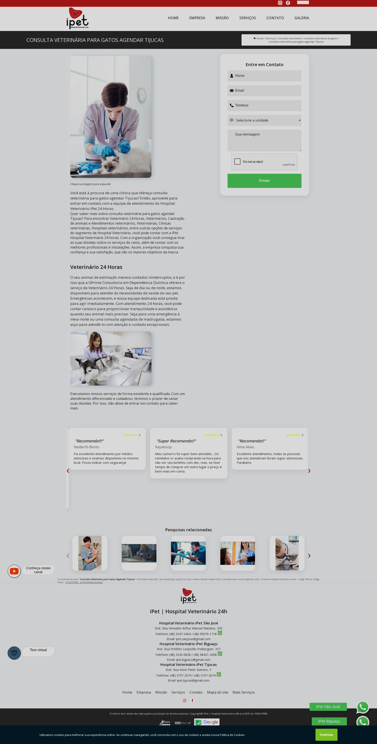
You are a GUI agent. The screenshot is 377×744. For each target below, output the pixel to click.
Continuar (326, 734)
